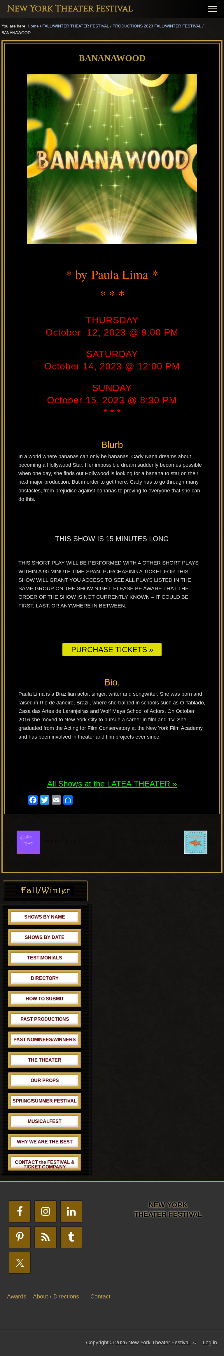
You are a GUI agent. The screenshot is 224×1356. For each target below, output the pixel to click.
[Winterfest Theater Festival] (45, 894)
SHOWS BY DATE (44, 937)
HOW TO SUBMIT (45, 998)
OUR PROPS (45, 1080)
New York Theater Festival (70, 9)
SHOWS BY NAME (44, 916)
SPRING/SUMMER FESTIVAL (45, 1100)
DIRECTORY (45, 978)
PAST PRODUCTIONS (44, 1019)
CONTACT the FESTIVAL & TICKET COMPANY (45, 1164)
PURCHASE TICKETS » (112, 649)
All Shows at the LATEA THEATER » (112, 783)
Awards (16, 1296)
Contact (100, 1296)
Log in (210, 1342)
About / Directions (56, 1296)
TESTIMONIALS (44, 957)
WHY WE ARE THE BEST (45, 1141)
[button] (212, 8)
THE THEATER (44, 1060)
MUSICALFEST (45, 1121)
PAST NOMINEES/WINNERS (44, 1039)
